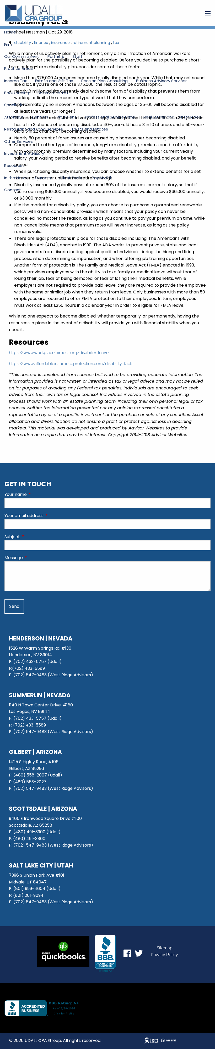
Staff (77, 56)
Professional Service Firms (110, 117)
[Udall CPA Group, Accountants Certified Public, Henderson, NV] (105, 953)
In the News (15, 177)
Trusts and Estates (89, 129)
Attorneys (14, 117)
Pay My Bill (101, 177)
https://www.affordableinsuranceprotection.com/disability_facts (71, 363)
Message (34, 558)
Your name (36, 494)
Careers (43, 177)
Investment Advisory (24, 153)
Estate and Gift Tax (54, 80)
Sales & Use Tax (52, 92)
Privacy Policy (164, 954)
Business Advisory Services (161, 80)
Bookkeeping (16, 92)
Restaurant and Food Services (33, 129)
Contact (12, 189)
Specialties (15, 104)
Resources (14, 165)
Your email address (44, 516)
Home (10, 32)
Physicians (67, 117)
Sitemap (165, 947)
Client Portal (71, 177)
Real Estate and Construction (172, 117)
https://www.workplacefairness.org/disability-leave (59, 352)
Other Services (18, 141)
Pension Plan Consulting (104, 80)
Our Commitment (21, 56)
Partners (55, 56)
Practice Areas (18, 68)
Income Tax (15, 80)
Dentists (40, 117)
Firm (8, 44)
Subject (33, 537)
